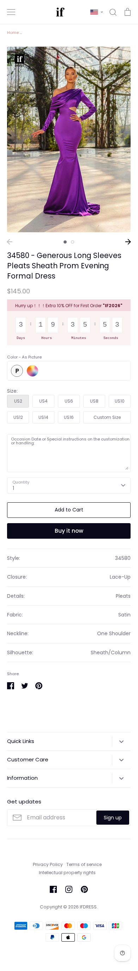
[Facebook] (53, 889)
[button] (97, 12)
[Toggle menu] (11, 12)
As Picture (17, 371)
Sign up (113, 817)
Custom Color (32, 371)
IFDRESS (88, 907)
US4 (43, 401)
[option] (69, 139)
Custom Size (107, 417)
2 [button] (72, 242)
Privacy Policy (48, 864)
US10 (120, 401)
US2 (18, 401)
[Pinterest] (84, 889)
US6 (69, 401)
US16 (69, 417)
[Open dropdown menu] (121, 741)
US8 (94, 401)
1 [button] (65, 242)
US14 (43, 417)
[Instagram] (69, 889)
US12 (18, 417)
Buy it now (69, 531)
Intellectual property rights (67, 873)
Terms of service (84, 864)
